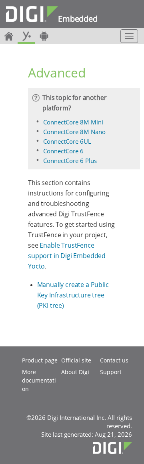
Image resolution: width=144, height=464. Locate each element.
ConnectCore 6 (63, 151)
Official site (76, 360)
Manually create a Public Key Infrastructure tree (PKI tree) (73, 295)
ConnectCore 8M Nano (74, 132)
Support (111, 372)
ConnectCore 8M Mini (73, 122)
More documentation (39, 380)
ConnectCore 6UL (67, 141)
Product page (40, 360)
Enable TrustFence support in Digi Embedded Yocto (67, 256)
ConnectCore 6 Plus (70, 161)
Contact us (114, 360)
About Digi (75, 372)
